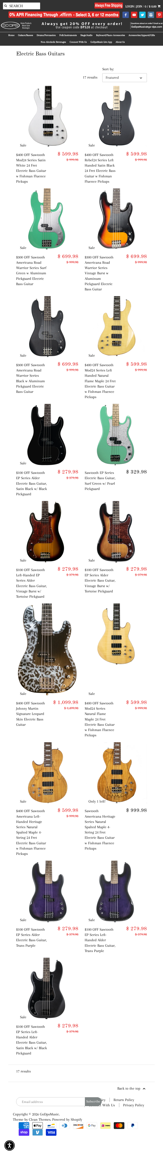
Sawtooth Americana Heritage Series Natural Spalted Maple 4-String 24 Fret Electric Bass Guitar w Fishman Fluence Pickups (100, 829)
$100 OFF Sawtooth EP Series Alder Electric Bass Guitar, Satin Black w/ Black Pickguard (31, 483)
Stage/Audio (86, 35)
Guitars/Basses (25, 35)
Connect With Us (78, 42)
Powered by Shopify (67, 1119)
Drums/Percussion (46, 35)
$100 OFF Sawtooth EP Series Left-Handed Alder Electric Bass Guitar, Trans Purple (100, 940)
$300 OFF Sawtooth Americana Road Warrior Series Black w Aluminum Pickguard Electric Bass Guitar (30, 378)
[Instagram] (151, 15)
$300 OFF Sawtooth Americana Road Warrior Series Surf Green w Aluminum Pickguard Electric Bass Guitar (31, 270)
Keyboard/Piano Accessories (110, 35)
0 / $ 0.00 (151, 6)
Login (129, 6)
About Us (120, 42)
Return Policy (124, 1100)
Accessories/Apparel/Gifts (142, 35)
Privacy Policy (133, 1105)
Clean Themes (40, 1119)
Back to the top (129, 1088)
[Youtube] (134, 15)
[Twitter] (142, 15)
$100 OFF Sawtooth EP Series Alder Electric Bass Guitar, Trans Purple (31, 937)
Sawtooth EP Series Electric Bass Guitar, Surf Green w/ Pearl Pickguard (100, 481)
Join (139, 6)
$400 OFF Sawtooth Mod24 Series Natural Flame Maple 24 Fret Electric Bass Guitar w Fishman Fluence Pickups (100, 719)
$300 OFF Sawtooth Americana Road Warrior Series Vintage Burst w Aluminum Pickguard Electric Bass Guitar (99, 273)
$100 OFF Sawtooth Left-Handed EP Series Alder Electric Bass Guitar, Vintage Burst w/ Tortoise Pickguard (31, 583)
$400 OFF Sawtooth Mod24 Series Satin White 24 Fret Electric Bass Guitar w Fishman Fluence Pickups (31, 168)
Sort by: (108, 69)
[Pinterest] (159, 15)
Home (11, 35)
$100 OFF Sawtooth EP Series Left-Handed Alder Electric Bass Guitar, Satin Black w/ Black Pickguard (31, 1039)
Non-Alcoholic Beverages (53, 42)
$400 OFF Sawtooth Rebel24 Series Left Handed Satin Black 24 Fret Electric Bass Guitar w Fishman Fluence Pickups (100, 168)
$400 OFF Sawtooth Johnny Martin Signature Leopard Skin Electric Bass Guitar (30, 714)
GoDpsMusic (49, 1114)
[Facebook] (125, 15)
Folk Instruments (68, 35)
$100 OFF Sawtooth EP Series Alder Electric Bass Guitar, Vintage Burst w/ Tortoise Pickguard (100, 580)
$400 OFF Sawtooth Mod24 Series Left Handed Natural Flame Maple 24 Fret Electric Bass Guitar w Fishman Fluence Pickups (100, 381)
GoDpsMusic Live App (101, 42)
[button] (9, 1145)
